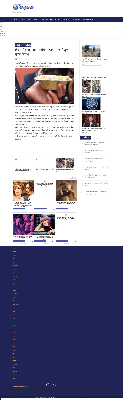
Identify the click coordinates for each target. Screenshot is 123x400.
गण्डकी (14, 346)
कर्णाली (14, 311)
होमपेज (17, 19)
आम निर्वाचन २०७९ (16, 374)
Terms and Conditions (50, 397)
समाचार (23, 19)
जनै (0, 37)
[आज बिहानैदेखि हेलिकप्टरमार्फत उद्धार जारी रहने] (65, 168)
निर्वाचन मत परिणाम (88, 19)
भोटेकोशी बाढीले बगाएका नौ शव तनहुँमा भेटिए (45, 169)
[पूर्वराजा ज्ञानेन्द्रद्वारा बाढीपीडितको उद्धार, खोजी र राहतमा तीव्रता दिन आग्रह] (91, 126)
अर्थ (47, 19)
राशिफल (1, 24)
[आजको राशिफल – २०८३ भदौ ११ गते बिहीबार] (91, 109)
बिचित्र (14, 336)
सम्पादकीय (15, 329)
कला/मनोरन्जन (66, 19)
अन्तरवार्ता (14, 325)
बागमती (14, 343)
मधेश (13, 301)
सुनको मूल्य (2, 28)
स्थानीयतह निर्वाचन (16, 371)
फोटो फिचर (57, 19)
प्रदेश (41, 19)
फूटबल (14, 357)
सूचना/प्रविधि (15, 304)
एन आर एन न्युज (16, 308)
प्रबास (14, 269)
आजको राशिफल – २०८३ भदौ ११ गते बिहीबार (94, 111)
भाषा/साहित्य (15, 322)
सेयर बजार (15, 364)
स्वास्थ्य (14, 339)
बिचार (14, 272)
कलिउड (14, 290)
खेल (51, 19)
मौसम (1, 26)
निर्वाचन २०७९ (76, 19)
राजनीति (30, 19)
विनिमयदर (2, 29)
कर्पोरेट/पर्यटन (15, 294)
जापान (35, 19)
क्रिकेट (14, 360)
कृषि (13, 353)
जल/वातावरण (15, 276)
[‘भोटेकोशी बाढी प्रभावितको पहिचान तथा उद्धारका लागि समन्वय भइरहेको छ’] (24, 159)
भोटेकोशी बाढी (2, 35)
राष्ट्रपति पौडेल (3, 31)
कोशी (14, 315)
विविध (14, 367)
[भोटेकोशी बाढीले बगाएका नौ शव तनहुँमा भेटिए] (45, 159)
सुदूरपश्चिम (15, 350)
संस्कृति (14, 378)
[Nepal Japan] (24, 6)
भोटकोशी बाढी (2, 33)
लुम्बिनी (14, 318)
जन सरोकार (23, 45)
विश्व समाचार (15, 265)
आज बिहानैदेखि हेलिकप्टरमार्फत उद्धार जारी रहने (94, 94)
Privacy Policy (39, 397)
